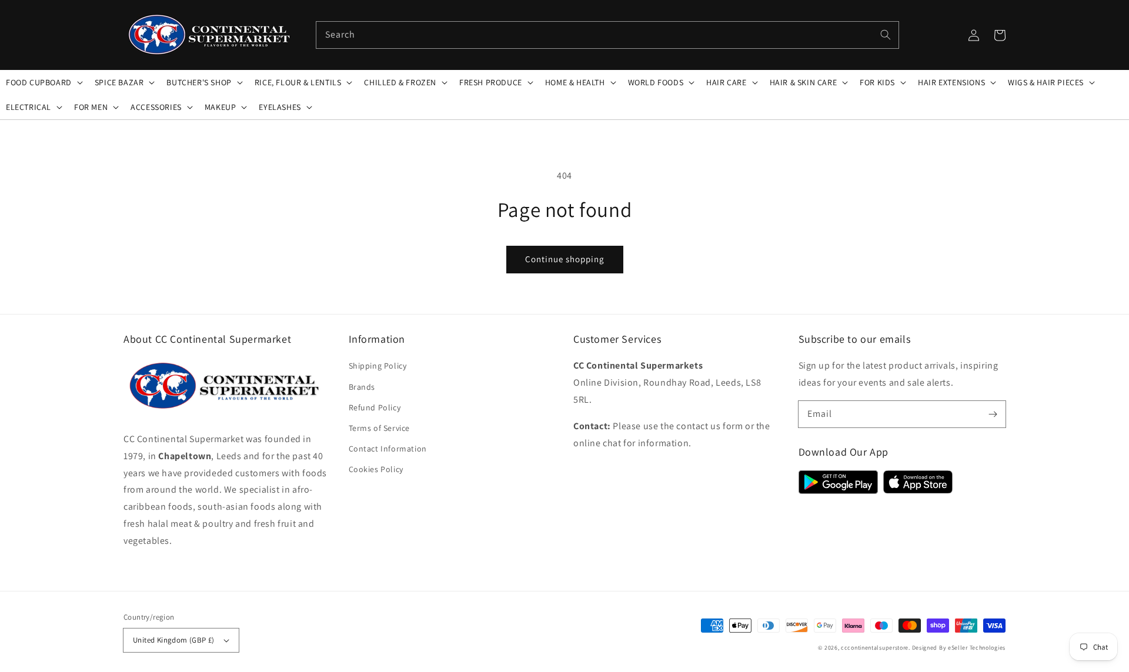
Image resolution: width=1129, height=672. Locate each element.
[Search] (885, 35)
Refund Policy (375, 407)
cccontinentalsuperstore (874, 647)
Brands (362, 387)
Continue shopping (564, 259)
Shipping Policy (378, 365)
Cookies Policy (376, 469)
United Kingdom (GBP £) (174, 640)
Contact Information (388, 448)
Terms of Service (379, 428)
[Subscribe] (993, 414)
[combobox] (607, 35)
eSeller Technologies (977, 647)
